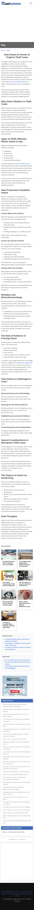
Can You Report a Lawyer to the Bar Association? (25, 584)
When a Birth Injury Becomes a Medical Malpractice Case (24, 604)
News (12, 892)
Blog (8, 50)
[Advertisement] (17, 24)
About (17, 896)
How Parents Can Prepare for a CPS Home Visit (16, 771)
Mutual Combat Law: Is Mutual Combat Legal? (8, 603)
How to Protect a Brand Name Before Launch (15, 774)
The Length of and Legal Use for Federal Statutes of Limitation (25, 564)
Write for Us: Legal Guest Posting (12, 894)
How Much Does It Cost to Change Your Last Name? (9, 563)
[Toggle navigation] (30, 3)
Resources (27, 894)
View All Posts (13, 839)
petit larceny (26, 164)
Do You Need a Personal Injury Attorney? (17, 660)
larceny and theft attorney (18, 82)
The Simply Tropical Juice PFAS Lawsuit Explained (9, 584)
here (6, 832)
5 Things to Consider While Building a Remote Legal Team (9, 625)
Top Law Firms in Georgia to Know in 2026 (14, 739)
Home (3, 50)
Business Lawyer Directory (23, 892)
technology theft (26, 363)
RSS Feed (22, 839)
